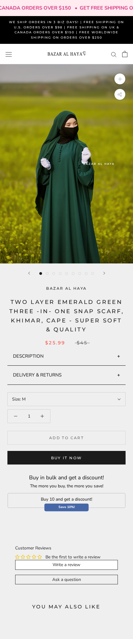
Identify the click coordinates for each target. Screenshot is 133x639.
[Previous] (29, 273)
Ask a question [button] (66, 579)
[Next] (104, 273)
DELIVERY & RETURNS (37, 375)
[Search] (114, 54)
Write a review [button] (66, 565)
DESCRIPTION (28, 356)
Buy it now (66, 458)
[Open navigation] (9, 54)
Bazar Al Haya (66, 288)
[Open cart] (124, 54)
